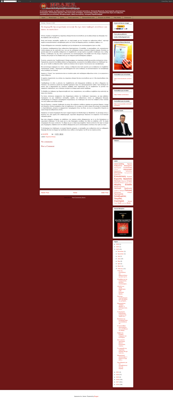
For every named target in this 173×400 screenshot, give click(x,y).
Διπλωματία (118, 173)
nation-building (119, 164)
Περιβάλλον (116, 190)
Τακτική (130, 201)
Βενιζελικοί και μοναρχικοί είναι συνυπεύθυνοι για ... (122, 321)
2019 (117, 377)
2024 (117, 246)
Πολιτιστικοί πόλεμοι (123, 192)
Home (75, 193)
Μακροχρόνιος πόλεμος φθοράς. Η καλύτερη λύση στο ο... (122, 306)
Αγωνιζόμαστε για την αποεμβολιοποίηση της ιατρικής (122, 365)
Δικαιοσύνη (129, 171)
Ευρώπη (118, 179)
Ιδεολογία (117, 181)
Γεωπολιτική (127, 167)
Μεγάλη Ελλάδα (123, 184)
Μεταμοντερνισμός (119, 186)
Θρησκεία (127, 179)
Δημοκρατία (117, 171)
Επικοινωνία (127, 17)
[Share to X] (59, 134)
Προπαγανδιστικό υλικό (88, 17)
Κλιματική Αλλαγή (50, 136)
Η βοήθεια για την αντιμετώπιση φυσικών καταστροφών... (122, 281)
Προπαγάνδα (118, 194)
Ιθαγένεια (123, 181)
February (120, 268)
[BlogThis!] (57, 134)
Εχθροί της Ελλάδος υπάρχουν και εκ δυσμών (121, 335)
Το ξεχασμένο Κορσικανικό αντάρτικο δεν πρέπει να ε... (121, 314)
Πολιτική (128, 190)
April (119, 263)
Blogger (96, 396)
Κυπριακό (126, 182)
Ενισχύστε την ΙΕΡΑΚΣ (104, 17)
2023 (117, 249)
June (119, 258)
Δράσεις (62, 17)
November (121, 254)
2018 (117, 379)
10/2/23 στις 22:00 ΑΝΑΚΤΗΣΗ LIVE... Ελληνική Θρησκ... (121, 290)
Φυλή (128, 203)
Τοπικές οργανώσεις (73, 17)
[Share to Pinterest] (62, 134)
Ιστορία (129, 181)
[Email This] (55, 134)
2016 (117, 384)
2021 (117, 372)
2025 (117, 244)
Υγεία (119, 203)
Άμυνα (129, 164)
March (120, 266)
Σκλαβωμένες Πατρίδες (120, 197)
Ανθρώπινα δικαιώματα (123, 166)
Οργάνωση (128, 188)
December (121, 251)
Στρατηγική (119, 201)
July (119, 256)
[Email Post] (52, 134)
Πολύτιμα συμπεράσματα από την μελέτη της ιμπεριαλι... (122, 299)
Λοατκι (130, 182)
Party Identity (117, 17)
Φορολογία (124, 203)
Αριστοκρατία (117, 167)
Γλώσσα (116, 169)
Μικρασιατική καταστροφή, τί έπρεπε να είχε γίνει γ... (122, 358)
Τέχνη (115, 203)
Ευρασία (129, 176)
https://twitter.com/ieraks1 (121, 94)
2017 (117, 382)
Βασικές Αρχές (52, 17)
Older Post (104, 193)
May (119, 261)
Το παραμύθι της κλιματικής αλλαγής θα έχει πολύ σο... (122, 351)
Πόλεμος (122, 190)
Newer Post (45, 193)
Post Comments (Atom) (78, 197)
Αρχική (43, 17)
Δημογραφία (127, 169)
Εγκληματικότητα (128, 172)
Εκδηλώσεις (117, 174)
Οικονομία (117, 188)
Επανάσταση (120, 176)
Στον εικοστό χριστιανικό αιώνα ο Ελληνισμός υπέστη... (121, 343)
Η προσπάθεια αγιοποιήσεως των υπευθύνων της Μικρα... (122, 328)
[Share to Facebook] (61, 134)
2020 (117, 374)
